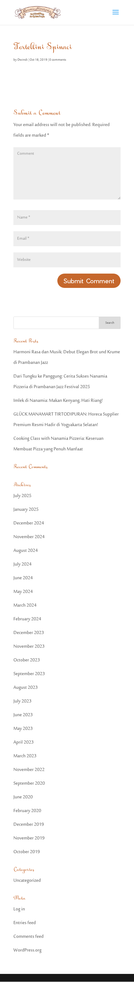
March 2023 (24, 756)
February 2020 (27, 811)
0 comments (57, 60)
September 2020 (29, 783)
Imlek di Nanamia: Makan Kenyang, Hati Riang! (58, 401)
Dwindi (22, 60)
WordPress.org (27, 950)
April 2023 (23, 742)
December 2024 (28, 523)
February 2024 (27, 619)
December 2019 (28, 825)
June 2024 (23, 578)
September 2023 (29, 674)
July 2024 (22, 564)
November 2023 (29, 647)
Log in (19, 909)
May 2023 (23, 729)
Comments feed (28, 937)
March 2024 (24, 605)
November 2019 (29, 838)
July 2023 (22, 701)
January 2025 (26, 510)
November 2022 (29, 770)
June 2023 (23, 715)
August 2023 (25, 688)
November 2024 (29, 537)
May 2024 (23, 592)
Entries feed (24, 923)
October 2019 (26, 852)
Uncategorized (27, 881)
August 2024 (25, 551)
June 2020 (23, 797)
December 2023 (28, 633)
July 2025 (22, 496)
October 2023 (26, 660)
